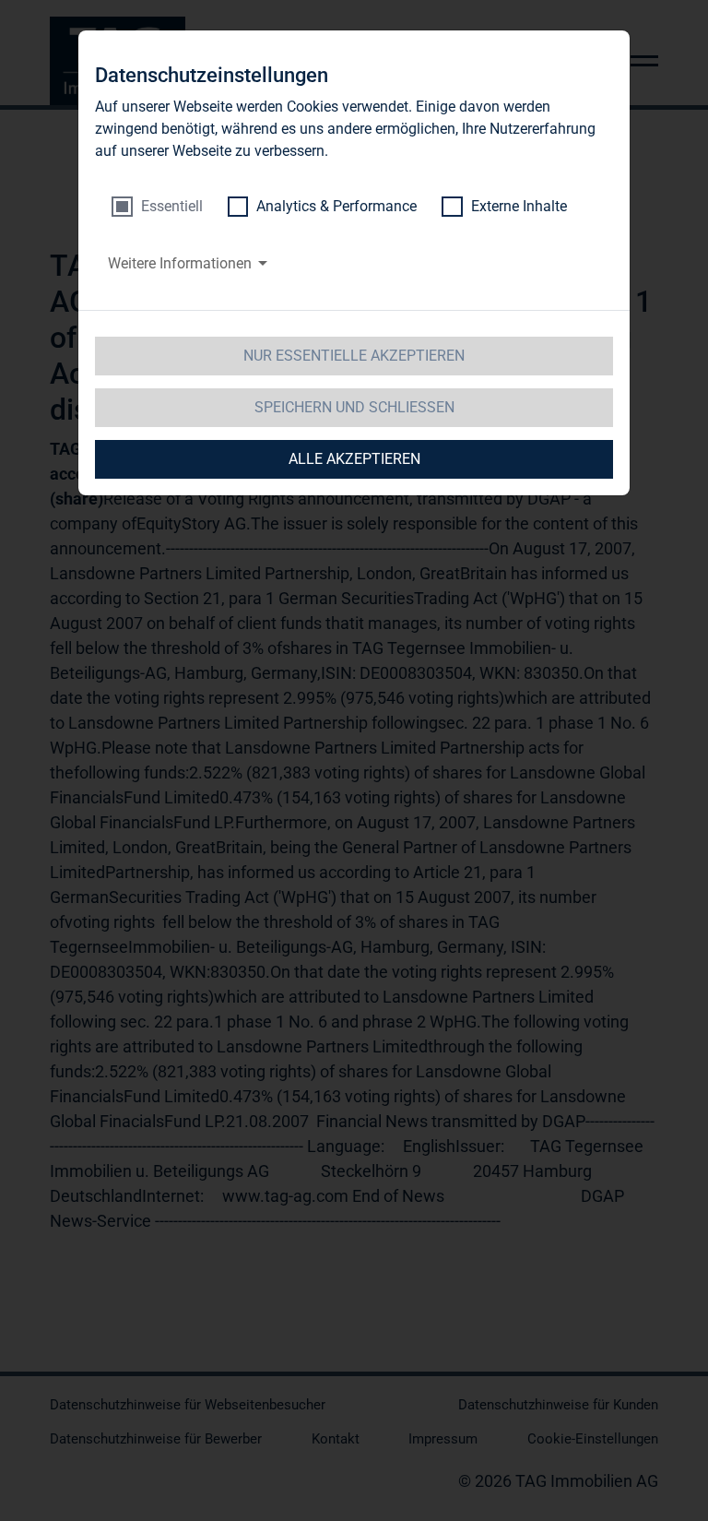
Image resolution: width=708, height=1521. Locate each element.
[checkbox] (157, 207)
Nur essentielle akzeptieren (354, 355)
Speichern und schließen (354, 407)
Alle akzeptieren (354, 459)
